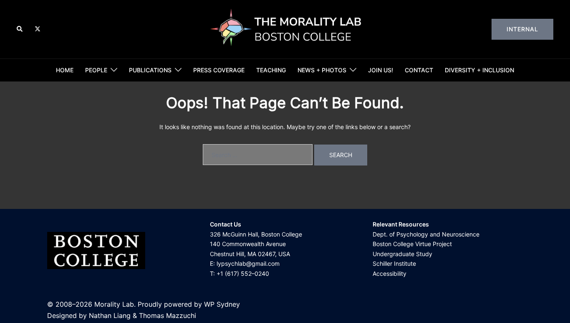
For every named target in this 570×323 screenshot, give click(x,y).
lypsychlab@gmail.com (248, 263)
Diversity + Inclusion (479, 70)
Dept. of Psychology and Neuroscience (426, 234)
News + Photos (322, 70)
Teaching (271, 70)
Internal (522, 29)
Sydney (228, 304)
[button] (20, 29)
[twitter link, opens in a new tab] (37, 28)
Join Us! (380, 70)
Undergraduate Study (402, 253)
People (96, 70)
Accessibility (389, 273)
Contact (419, 70)
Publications (150, 70)
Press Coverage (219, 70)
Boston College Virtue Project (412, 243)
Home (64, 70)
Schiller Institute (394, 263)
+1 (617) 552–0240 (243, 273)
